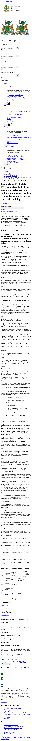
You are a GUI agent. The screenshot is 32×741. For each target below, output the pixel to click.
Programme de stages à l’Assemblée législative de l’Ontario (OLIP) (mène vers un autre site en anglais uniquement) (17, 714)
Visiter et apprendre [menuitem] (9, 146)
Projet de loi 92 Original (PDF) (9, 211)
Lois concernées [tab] (19, 208)
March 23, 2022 (5, 615)
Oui (21, 662)
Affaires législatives (9, 173)
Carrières (6, 711)
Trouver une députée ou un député (13, 728)
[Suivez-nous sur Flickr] (2, 683)
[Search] (2, 50)
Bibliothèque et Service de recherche (13, 726)
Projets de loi (7, 174)
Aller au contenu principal (7, 1)
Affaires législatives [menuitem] (9, 105)
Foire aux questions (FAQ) (11, 729)
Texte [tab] (2, 208)
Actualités (6, 718)
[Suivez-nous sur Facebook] (2, 675)
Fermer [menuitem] (6, 104)
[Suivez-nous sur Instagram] (2, 671)
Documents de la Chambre (11, 725)
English (6, 61)
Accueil (6, 171)
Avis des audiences (9, 733)
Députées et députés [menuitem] (9, 86)
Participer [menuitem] (6, 127)
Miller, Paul (4, 203)
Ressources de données (10, 732)
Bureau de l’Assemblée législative (12, 708)
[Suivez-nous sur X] (1, 676)
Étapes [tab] (7, 208)
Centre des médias (8, 731)
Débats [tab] (12, 208)
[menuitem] (15, 95)
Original (3, 209)
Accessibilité (7, 717)
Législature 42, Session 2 (10, 176)
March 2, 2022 (4, 605)
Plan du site (4, 702)
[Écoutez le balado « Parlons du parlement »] (1, 681)
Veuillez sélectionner (6, 206)
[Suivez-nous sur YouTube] (2, 686)
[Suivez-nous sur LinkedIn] (2, 679)
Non (25, 662)
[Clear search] (17, 48)
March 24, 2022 (5, 625)
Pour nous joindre (8, 710)
